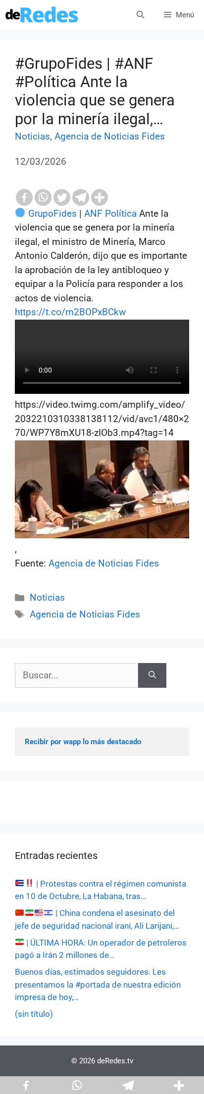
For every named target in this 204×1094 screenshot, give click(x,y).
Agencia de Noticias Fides (109, 136)
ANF (93, 213)
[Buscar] (152, 675)
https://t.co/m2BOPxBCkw (70, 312)
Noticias (32, 136)
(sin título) (34, 1014)
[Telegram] (80, 197)
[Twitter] (61, 197)
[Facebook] (24, 197)
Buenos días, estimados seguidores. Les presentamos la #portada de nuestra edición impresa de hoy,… (98, 984)
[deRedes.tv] (42, 15)
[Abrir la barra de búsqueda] (140, 15)
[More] (99, 197)
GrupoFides (52, 213)
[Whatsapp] (43, 197)
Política (121, 213)
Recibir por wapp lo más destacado (83, 741)
